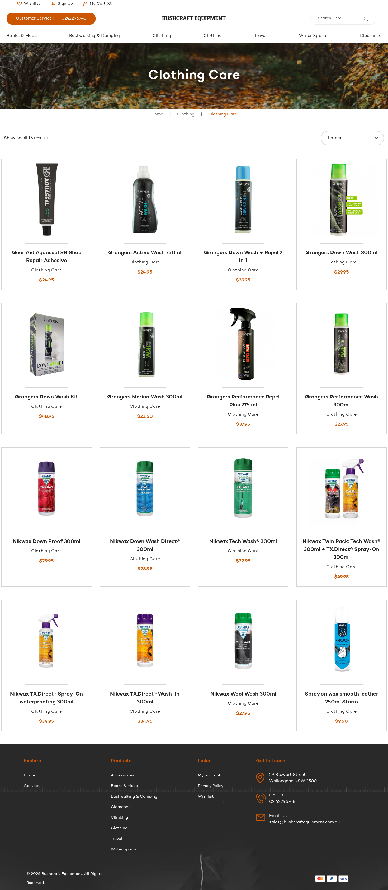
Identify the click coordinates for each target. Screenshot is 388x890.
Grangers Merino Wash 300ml (144, 397)
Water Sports (313, 36)
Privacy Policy (211, 786)
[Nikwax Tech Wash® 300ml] (243, 488)
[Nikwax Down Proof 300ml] (47, 488)
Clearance (370, 36)
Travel (260, 36)
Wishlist (206, 797)
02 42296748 (282, 802)
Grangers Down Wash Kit (46, 397)
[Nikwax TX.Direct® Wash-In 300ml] (145, 641)
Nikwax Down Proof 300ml (46, 541)
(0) (101, 4)
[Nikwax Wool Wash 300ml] (243, 641)
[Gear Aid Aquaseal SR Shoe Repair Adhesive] (47, 199)
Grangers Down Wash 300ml (341, 253)
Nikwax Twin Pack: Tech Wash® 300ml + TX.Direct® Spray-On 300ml (341, 549)
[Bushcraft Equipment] (194, 19)
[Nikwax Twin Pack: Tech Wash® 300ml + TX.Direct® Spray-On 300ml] (342, 488)
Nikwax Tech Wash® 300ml (243, 541)
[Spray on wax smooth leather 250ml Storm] (342, 641)
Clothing (213, 36)
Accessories (122, 775)
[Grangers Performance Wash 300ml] (342, 344)
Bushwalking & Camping (94, 36)
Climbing (162, 36)
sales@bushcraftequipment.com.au (304, 822)
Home (157, 114)
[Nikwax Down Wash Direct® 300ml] (145, 488)
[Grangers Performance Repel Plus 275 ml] (243, 344)
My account (209, 775)
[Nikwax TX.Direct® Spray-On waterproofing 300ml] (47, 641)
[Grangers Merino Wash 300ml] (145, 344)
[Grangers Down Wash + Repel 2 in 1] (243, 199)
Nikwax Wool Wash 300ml (243, 694)
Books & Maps (22, 36)
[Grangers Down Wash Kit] (47, 344)
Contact (32, 786)
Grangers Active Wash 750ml (144, 253)
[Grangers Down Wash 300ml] (342, 199)
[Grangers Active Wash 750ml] (145, 199)
